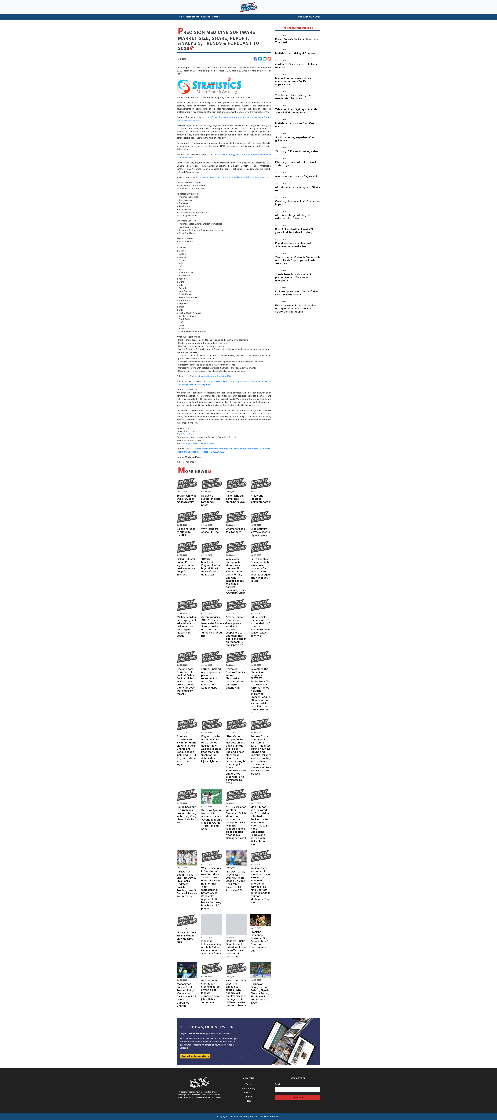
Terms (248, 1084)
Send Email (188, 434)
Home (181, 16)
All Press (205, 16)
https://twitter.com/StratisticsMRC (214, 376)
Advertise (248, 1092)
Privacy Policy (248, 1088)
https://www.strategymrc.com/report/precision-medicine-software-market (232, 177)
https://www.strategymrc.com (199, 443)
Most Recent (192, 16)
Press (248, 1101)
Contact (216, 16)
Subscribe (298, 1097)
